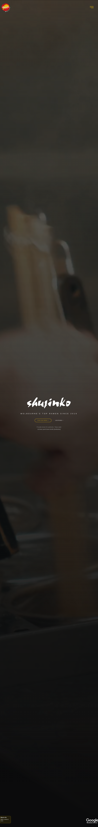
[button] (85, 790)
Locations (59, 16)
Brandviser (67, 786)
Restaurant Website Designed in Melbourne (49, 786)
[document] (49, 808)
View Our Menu (43, 16)
